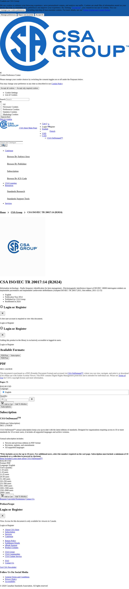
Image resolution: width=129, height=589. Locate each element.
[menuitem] (67, 178)
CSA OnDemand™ (55, 138)
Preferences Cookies (11, 109)
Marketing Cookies (10, 114)
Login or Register (11, 509)
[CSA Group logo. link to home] (64, 70)
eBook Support (11, 545)
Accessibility (10, 581)
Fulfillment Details (12, 543)
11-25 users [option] (4, 474)
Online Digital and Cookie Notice (96, 10)
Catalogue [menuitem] (9, 151)
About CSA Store (12, 530)
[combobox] (11, 142)
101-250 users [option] (5, 481)
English (8, 392)
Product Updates (11, 547)
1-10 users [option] (4, 472)
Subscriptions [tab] (6, 407)
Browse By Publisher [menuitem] (16, 164)
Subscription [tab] (15, 355)
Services (8, 534)
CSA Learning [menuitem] (11, 183)
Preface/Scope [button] (7, 504)
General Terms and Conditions (17, 577)
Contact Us (29, 499)
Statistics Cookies (10, 112)
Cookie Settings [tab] (11, 93)
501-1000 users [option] (6, 486)
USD (44, 133)
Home (3, 212)
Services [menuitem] (8, 203)
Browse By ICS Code (17, 178)
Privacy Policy (11, 579)
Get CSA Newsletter (8, 567)
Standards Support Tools (18, 198)
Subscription (10, 532)
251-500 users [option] (5, 483)
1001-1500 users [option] (6, 488)
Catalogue (9, 536)
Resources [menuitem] (9, 185)
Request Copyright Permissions (12, 499)
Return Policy (10, 541)
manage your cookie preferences (13, 10)
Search (2, 99)
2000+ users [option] (5, 493)
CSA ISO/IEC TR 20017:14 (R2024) (44, 212)
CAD (44, 136)
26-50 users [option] (4, 477)
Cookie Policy (57, 84)
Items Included (6, 458)
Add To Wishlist (21, 404)
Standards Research (16, 191)
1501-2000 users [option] (6, 490)
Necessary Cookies (10, 107)
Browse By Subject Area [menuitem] (18, 156)
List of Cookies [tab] (11, 95)
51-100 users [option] (5, 479)
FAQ (7, 561)
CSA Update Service (13, 556)
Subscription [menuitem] (13, 171)
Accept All (76, 8)
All (4, 104)
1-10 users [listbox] (4, 470)
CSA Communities (12, 554)
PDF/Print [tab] (4, 355)
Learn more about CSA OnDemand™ (27, 458)
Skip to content (6, 119)
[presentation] (1, 73)
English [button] (45, 129)
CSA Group (16, 212)
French (52, 131)
